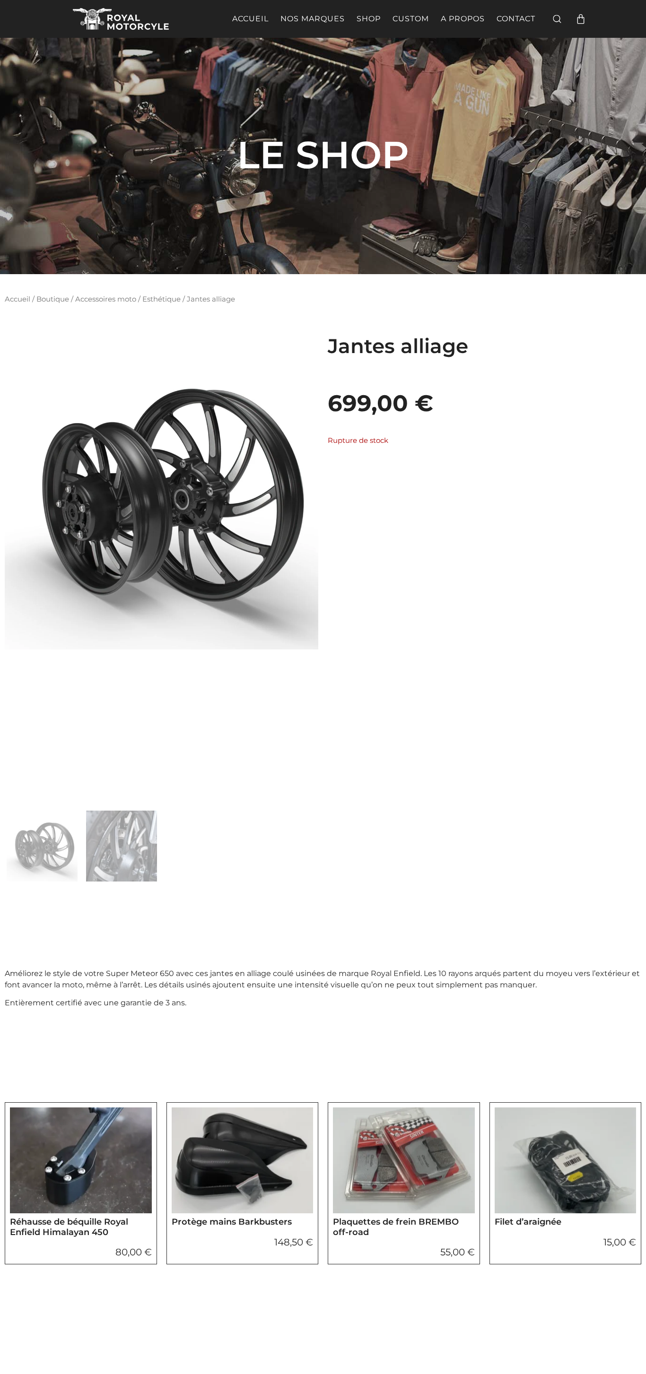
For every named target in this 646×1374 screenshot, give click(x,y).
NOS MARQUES (312, 18)
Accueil (250, 18)
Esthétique (161, 299)
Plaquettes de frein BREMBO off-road (396, 1227)
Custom (411, 18)
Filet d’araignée (528, 1222)
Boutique (52, 299)
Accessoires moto (105, 299)
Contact (516, 18)
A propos (463, 18)
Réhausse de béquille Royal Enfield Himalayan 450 (69, 1227)
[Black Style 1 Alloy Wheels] (161, 492)
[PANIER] (580, 19)
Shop (369, 18)
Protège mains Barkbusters (232, 1222)
